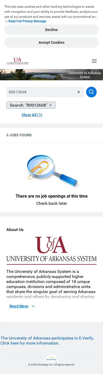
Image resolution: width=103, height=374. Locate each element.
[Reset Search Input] (78, 92)
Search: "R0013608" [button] (28, 105)
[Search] (91, 92)
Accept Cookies (51, 42)
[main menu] (94, 61)
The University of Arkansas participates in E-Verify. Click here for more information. (47, 341)
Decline (51, 30)
